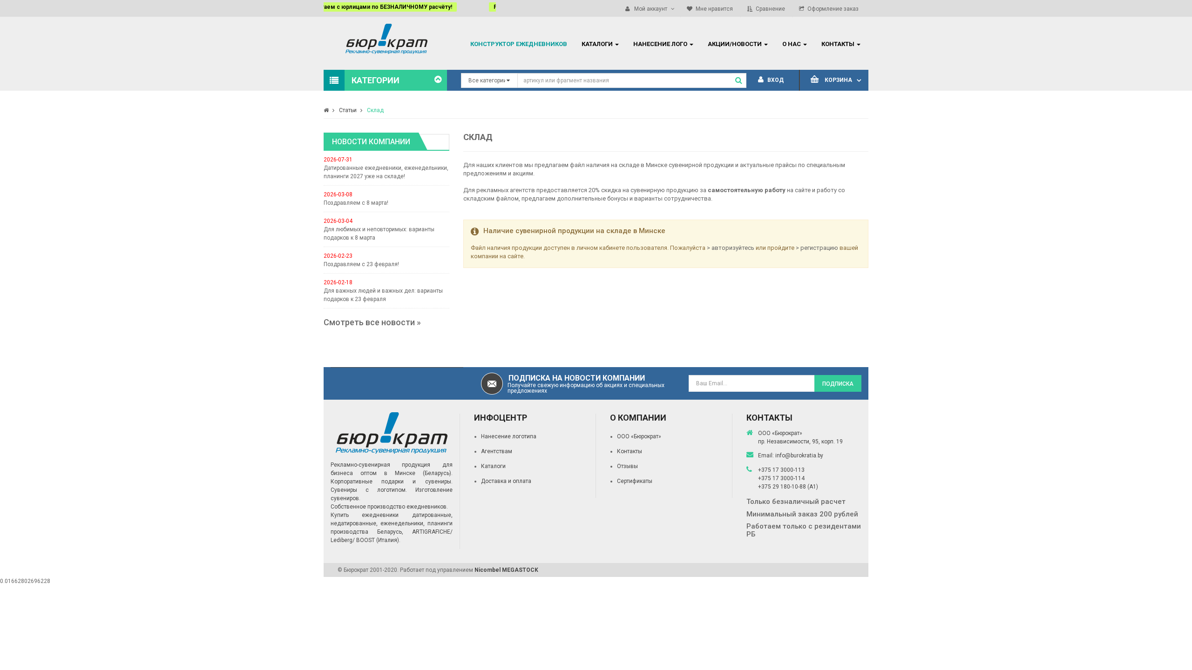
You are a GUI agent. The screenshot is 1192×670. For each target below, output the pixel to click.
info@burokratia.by (799, 455)
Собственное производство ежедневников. (389, 506)
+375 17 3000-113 (781, 470)
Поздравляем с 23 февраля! (361, 264)
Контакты (629, 451)
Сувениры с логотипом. (369, 490)
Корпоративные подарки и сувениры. (392, 481)
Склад (375, 110)
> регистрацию (817, 247)
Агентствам (496, 451)
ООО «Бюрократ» (639, 436)
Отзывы (627, 466)
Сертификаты (634, 481)
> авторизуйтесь (730, 247)
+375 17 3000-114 (781, 478)
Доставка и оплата (506, 481)
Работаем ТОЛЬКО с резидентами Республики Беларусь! (457, 7)
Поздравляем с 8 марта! (356, 203)
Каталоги (493, 466)
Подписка (837, 384)
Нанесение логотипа (508, 436)
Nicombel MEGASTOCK (506, 570)
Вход (775, 80)
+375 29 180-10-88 (782, 486)
